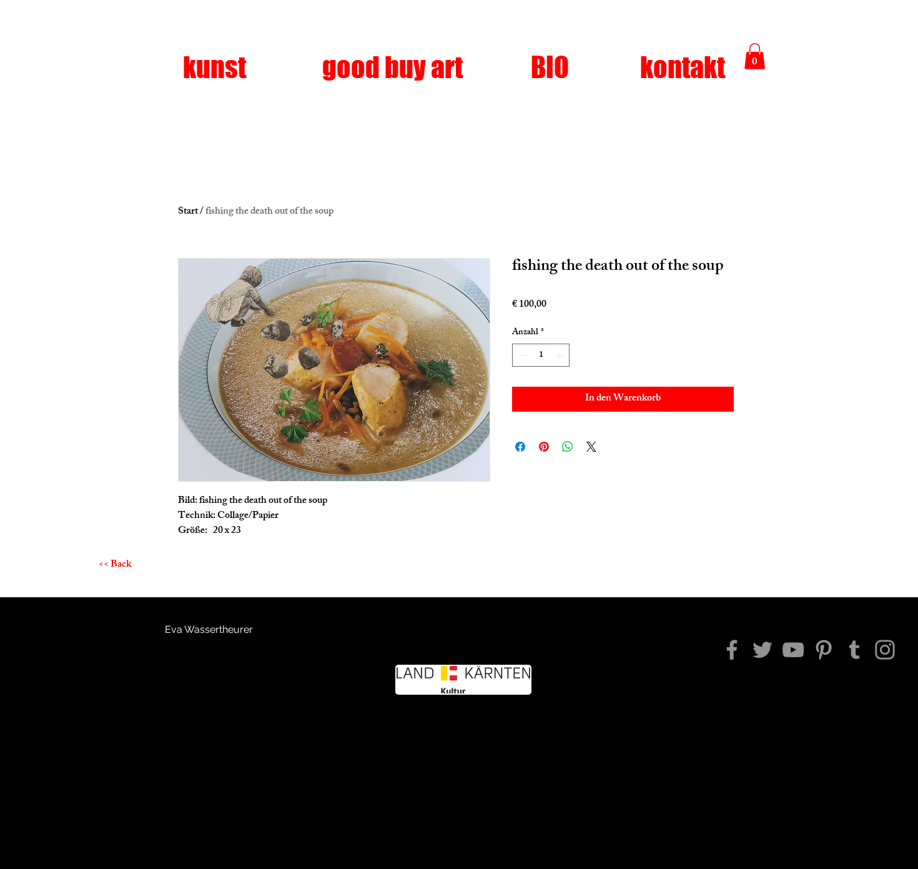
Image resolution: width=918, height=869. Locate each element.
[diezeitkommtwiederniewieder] (732, 650)
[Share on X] (591, 446)
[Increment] (560, 355)
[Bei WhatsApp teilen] (567, 446)
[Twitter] (762, 650)
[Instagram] (885, 650)
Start (188, 212)
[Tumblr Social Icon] (854, 650)
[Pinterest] (824, 650)
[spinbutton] (541, 355)
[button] (755, 56)
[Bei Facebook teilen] (520, 446)
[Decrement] (522, 355)
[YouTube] (793, 650)
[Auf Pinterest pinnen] (543, 446)
